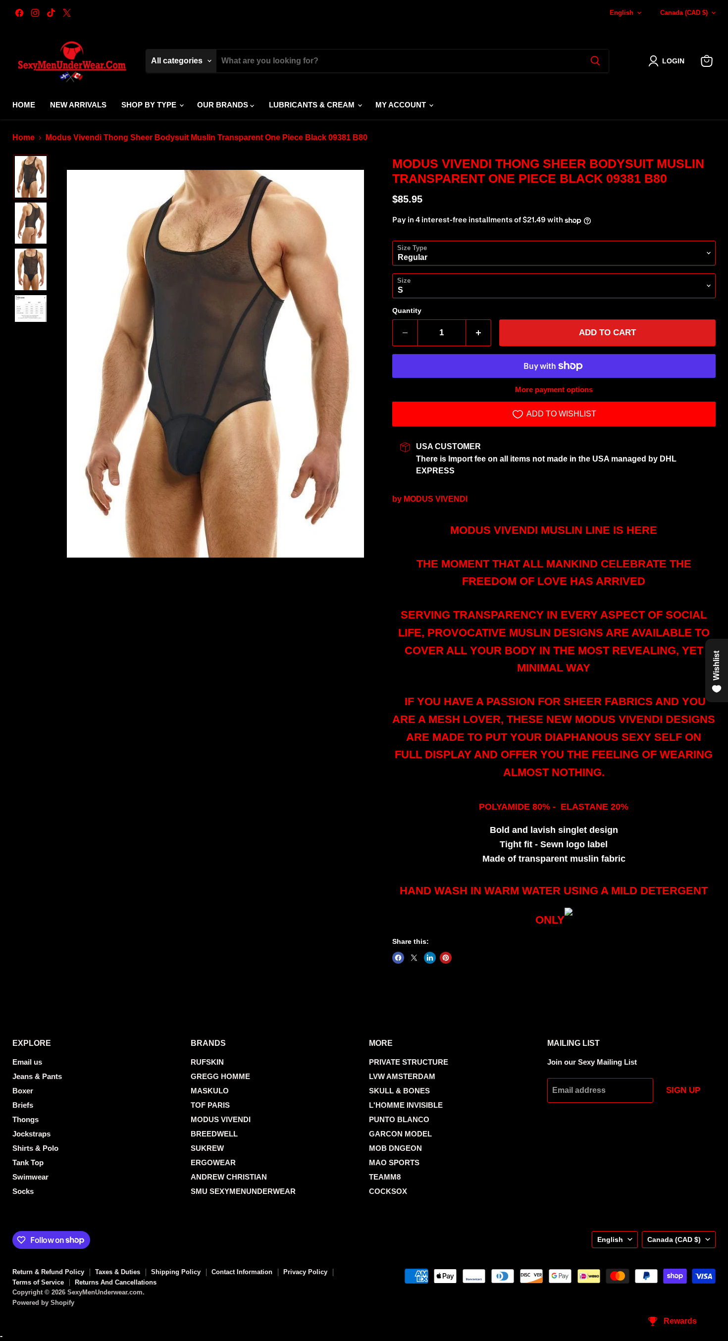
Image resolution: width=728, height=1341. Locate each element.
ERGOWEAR (213, 1162)
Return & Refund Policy (48, 1272)
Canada (684, 12)
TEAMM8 (385, 1177)
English (621, 12)
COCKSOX (388, 1191)
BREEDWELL (214, 1134)
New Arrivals (78, 105)
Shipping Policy (176, 1272)
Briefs (22, 1105)
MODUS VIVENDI (436, 499)
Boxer (22, 1090)
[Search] (595, 61)
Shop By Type (149, 105)
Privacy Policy (305, 1272)
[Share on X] (414, 958)
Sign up (683, 1090)
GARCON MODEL (400, 1134)
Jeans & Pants (37, 1076)
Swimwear (30, 1177)
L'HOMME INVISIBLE (406, 1105)
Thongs (25, 1119)
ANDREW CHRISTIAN (229, 1177)
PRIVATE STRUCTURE (408, 1062)
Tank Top (28, 1162)
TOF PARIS (210, 1105)
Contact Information (241, 1272)
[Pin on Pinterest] (446, 958)
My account (401, 105)
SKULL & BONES (399, 1090)
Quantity (406, 310)
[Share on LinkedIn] (430, 958)
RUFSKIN (207, 1062)
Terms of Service (38, 1282)
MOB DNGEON (395, 1148)
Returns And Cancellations (115, 1282)
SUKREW (207, 1148)
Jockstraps (31, 1134)
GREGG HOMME (220, 1076)
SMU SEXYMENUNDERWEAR (243, 1191)
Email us (27, 1062)
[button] (668, 61)
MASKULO (210, 1090)
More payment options (554, 389)
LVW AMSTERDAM (402, 1076)
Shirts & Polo (35, 1148)
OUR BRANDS (223, 105)
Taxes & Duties (117, 1272)
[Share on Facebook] (398, 958)
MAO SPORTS (394, 1162)
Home (23, 105)
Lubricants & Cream (313, 105)
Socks (23, 1191)
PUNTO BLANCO (399, 1119)
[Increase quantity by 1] (478, 332)
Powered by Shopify (43, 1302)
